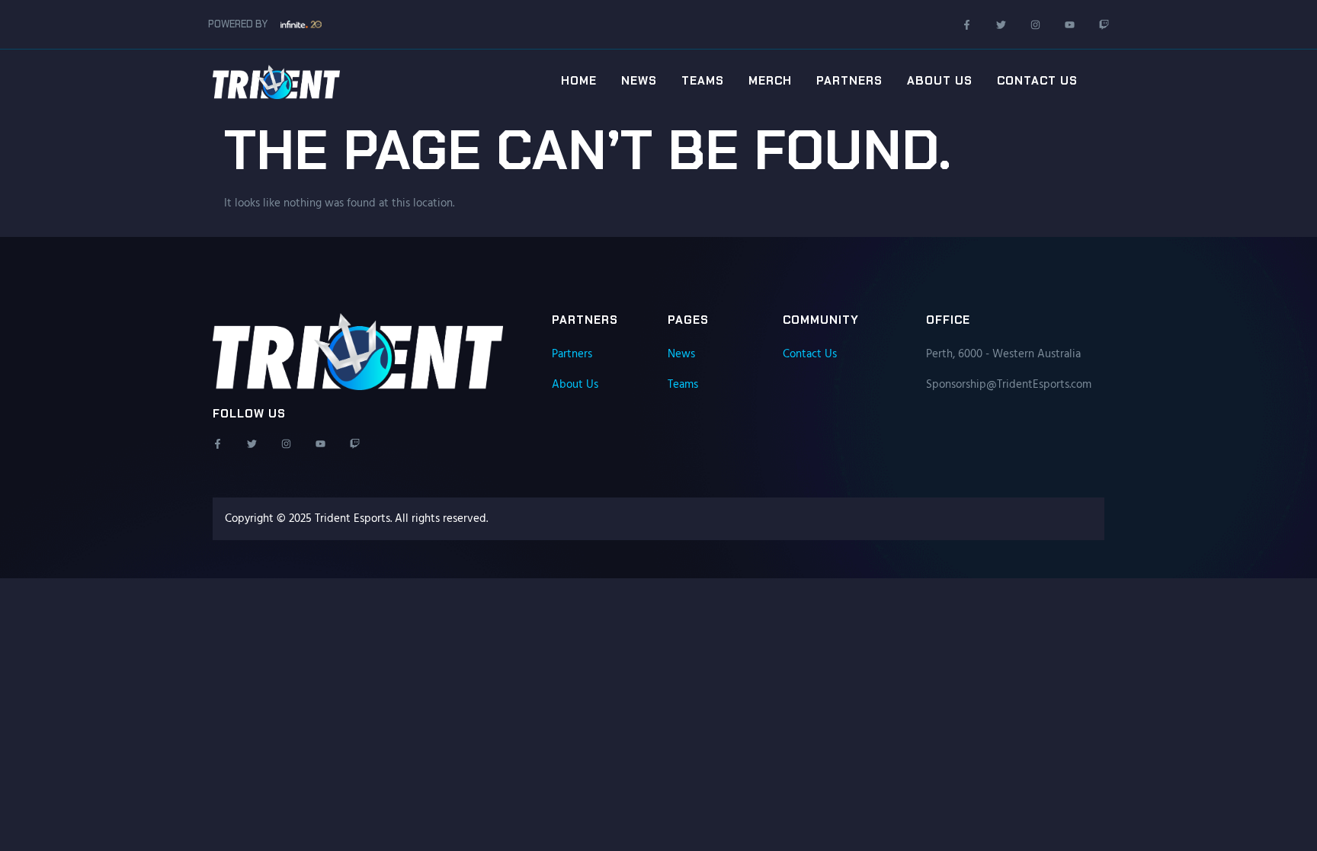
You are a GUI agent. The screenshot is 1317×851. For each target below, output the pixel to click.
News (639, 81)
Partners (849, 81)
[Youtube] (1070, 25)
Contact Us (1037, 81)
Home (579, 81)
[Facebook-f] (967, 25)
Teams (702, 81)
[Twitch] (1104, 25)
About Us (940, 81)
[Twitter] (1001, 25)
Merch (770, 81)
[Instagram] (1035, 25)
